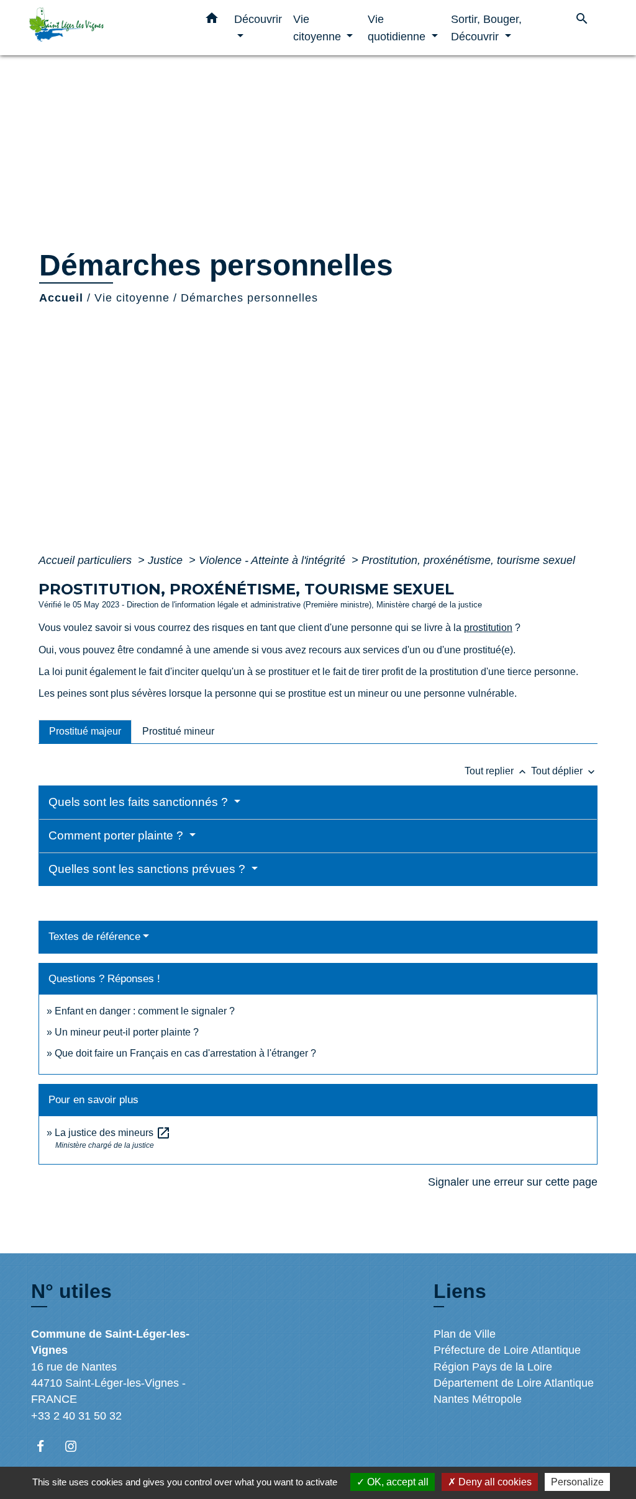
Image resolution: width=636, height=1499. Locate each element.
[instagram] (76, 1446)
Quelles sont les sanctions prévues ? (148, 868)
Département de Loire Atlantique (514, 1383)
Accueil (61, 298)
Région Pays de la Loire (493, 1367)
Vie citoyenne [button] (318, 27)
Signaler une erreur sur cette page (512, 1182)
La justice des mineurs (113, 1132)
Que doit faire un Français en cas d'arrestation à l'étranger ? (185, 1053)
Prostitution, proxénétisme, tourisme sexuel (468, 560)
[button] (211, 20)
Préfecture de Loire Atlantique (507, 1350)
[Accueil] (106, 27)
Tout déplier (564, 771)
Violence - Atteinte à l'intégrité (273, 560)
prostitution (488, 627)
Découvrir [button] (258, 18)
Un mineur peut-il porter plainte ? (127, 1032)
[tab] (85, 731)
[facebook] (46, 1446)
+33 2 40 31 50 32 (76, 1416)
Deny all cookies (494, 1482)
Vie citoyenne (132, 298)
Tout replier (497, 771)
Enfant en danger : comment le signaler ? (145, 1011)
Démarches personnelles (249, 298)
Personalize (577, 1482)
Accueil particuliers (87, 560)
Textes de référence (94, 936)
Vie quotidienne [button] (398, 27)
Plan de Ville (465, 1334)
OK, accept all (397, 1482)
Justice (167, 560)
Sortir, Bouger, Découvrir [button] (486, 27)
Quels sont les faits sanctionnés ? (139, 801)
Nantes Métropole (478, 1399)
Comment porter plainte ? (117, 835)
